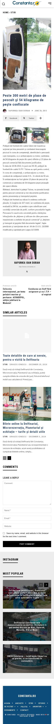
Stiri (13, 12)
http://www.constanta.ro (27, 267)
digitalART (24, 716)
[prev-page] (4, 458)
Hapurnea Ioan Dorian (19, 111)
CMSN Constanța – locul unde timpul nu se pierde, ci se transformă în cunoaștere (27, 658)
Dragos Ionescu (18, 364)
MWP (32, 716)
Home (6, 12)
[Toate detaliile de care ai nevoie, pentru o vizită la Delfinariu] (27, 336)
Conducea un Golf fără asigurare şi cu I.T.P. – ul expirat (39, 292)
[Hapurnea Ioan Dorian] (5, 111)
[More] (41, 118)
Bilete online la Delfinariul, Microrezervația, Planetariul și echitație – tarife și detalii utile (24, 427)
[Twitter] (27, 271)
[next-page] (9, 458)
